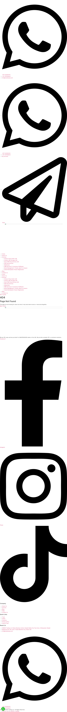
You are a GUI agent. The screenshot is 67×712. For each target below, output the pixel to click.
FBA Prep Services (8, 263)
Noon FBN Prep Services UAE (11, 261)
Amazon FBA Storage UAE (10, 260)
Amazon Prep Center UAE (10, 258)
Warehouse (7, 265)
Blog (3, 271)
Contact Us (5, 272)
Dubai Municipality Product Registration (14, 269)
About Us (4, 255)
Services (4, 257)
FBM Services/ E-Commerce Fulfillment (13, 266)
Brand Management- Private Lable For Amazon (15, 268)
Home (3, 254)
